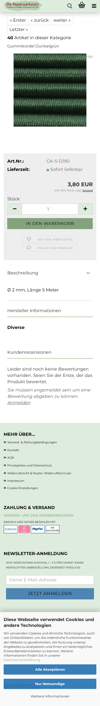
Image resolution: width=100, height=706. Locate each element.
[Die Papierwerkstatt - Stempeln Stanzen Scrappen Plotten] (21, 6)
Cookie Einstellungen (22, 488)
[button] (14, 209)
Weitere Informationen (50, 696)
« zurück (40, 20)
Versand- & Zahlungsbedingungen (32, 442)
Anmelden (18, 402)
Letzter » (18, 29)
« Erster (18, 20)
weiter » (62, 20)
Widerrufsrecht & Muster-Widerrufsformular (39, 473)
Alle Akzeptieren (50, 669)
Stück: (14, 199)
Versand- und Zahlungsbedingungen (39, 515)
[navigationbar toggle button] (94, 6)
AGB (10, 457)
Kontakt (13, 450)
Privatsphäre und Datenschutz (29, 465)
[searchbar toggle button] (70, 6)
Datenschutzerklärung (22, 660)
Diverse (84, 56)
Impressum (15, 481)
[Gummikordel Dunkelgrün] (50, 90)
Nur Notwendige (50, 684)
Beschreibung (22, 273)
